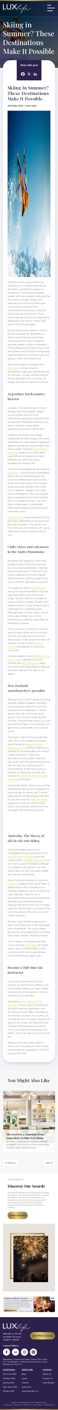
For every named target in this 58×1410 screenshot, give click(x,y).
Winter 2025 (8, 1391)
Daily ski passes (39, 799)
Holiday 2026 (9, 1378)
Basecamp (13, 368)
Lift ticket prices (16, 517)
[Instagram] (24, 1352)
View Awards (17, 1215)
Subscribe (26, 1387)
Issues (24, 1378)
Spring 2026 (8, 1383)
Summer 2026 (10, 1374)
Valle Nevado (39, 588)
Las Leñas (13, 472)
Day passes (32, 945)
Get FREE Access (42, 1335)
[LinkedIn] (15, 1352)
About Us (47, 1374)
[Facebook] (6, 1352)
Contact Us (48, 1378)
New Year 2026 (10, 1387)
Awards (25, 1383)
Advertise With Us (30, 1391)
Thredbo (12, 883)
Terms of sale (18, 1405)
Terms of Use (27, 1405)
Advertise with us (49, 1405)
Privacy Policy (37, 1405)
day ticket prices (30, 663)
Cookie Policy (8, 1405)
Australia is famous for (35, 860)
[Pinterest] (33, 1352)
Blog (24, 1374)
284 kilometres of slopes (20, 856)
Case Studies (48, 1383)
